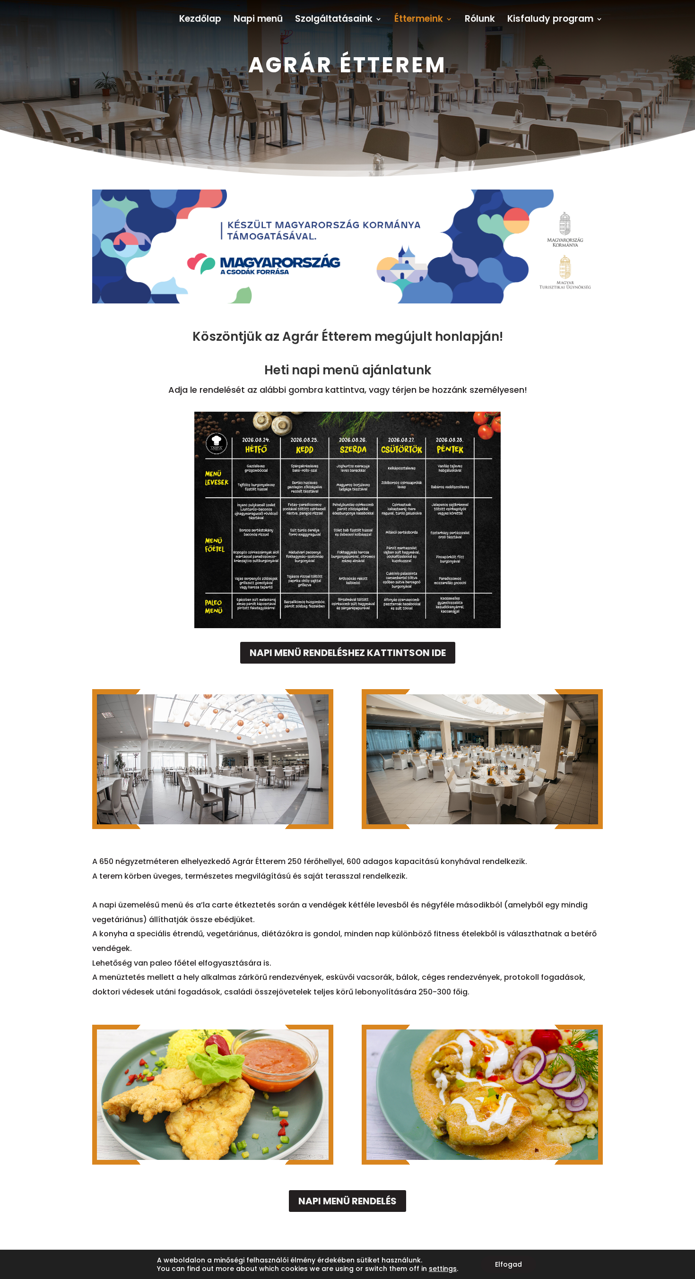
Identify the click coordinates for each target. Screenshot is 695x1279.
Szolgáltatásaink (334, 20)
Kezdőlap (200, 20)
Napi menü (258, 20)
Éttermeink (418, 20)
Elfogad (508, 1264)
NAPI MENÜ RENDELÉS (347, 1201)
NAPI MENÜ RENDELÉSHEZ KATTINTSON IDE (348, 652)
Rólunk (480, 20)
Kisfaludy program (550, 20)
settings (443, 1268)
